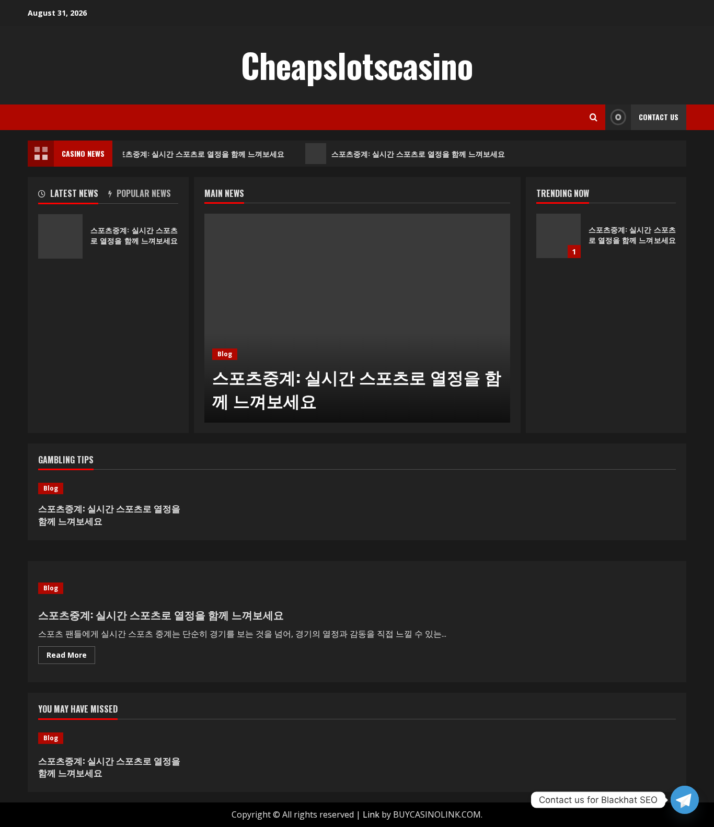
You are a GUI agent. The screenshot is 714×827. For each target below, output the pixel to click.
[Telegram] (685, 800)
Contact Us (658, 116)
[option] (357, 318)
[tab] (73, 195)
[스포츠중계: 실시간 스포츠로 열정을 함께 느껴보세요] (357, 318)
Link (371, 814)
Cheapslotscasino (357, 64)
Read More (71, 656)
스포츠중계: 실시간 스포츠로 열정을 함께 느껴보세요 (195, 153)
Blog (224, 354)
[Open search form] (593, 117)
